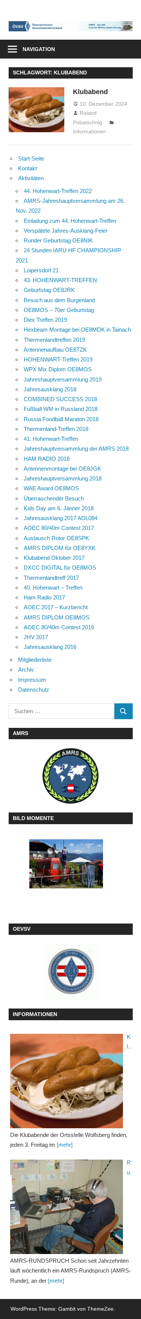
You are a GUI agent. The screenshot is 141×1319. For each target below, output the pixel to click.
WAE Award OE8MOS (51, 488)
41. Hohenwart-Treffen (51, 439)
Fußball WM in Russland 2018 (60, 409)
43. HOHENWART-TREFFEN (60, 280)
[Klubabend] (66, 1081)
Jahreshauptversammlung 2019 (63, 379)
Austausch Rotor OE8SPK (56, 538)
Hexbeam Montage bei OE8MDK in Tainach (77, 329)
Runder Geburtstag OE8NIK (58, 240)
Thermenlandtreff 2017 (51, 578)
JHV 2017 (36, 637)
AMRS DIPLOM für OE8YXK (60, 548)
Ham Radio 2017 (44, 597)
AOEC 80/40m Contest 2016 (59, 627)
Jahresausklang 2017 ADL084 (60, 518)
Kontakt (27, 168)
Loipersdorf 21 (41, 270)
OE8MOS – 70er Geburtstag (59, 310)
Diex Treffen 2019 (45, 320)
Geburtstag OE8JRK (49, 290)
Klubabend (90, 92)
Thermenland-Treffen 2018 (56, 429)
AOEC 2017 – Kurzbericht (56, 607)
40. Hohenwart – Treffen (53, 587)
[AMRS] (71, 776)
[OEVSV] (71, 972)
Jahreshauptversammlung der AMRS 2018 (76, 448)
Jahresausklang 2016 (50, 647)
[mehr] (65, 1144)
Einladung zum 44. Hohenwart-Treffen (70, 221)
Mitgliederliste (35, 659)
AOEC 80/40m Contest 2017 (59, 528)
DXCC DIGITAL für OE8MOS (60, 567)
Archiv (26, 669)
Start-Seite (31, 158)
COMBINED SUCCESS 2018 (60, 399)
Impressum (32, 679)
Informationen (89, 131)
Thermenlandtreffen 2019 (54, 340)
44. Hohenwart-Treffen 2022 (58, 191)
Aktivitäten (31, 178)
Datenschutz (33, 689)
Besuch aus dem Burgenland (59, 300)
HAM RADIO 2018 (47, 459)
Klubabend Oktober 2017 (54, 557)
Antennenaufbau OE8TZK (55, 349)
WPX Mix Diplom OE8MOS (58, 369)
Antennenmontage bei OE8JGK (62, 468)
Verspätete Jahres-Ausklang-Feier (66, 230)
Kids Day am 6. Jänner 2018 (59, 508)
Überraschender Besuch (54, 498)
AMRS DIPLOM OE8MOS (56, 617)
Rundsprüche (129, 1168)
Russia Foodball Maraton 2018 (61, 419)
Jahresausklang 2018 (50, 389)
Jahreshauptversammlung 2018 (63, 478)
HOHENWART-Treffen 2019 (58, 359)
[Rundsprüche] (66, 1207)
